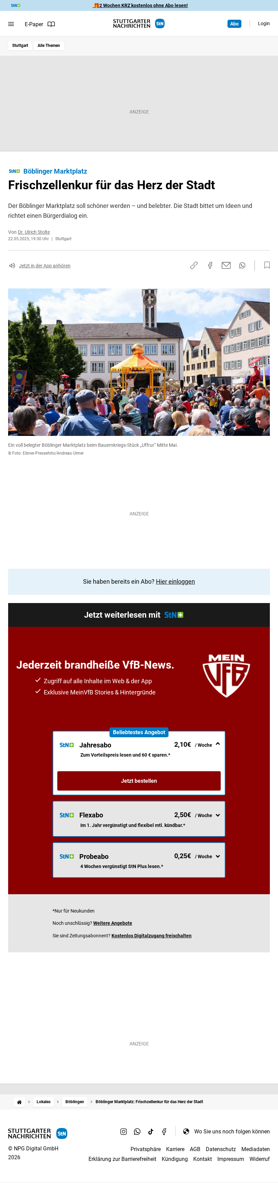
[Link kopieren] (194, 265)
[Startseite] (19, 1102)
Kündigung (175, 1159)
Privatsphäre (146, 1149)
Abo (234, 24)
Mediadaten (255, 1149)
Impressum (230, 1159)
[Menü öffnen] (11, 24)
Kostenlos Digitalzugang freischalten (152, 935)
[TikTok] (150, 1131)
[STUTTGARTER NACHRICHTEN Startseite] (139, 24)
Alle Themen (49, 45)
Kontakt (202, 1159)
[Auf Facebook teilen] (210, 265)
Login (264, 23)
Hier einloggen (175, 581)
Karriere (175, 1149)
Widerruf (260, 1159)
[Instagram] (123, 1131)
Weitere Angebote (112, 923)
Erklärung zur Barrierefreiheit (122, 1159)
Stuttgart (20, 45)
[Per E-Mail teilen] (226, 265)
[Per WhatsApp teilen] (242, 265)
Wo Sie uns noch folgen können (232, 1131)
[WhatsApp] (137, 1131)
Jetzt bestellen (139, 781)
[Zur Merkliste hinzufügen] (265, 265)
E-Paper (34, 24)
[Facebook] (164, 1131)
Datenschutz (221, 1149)
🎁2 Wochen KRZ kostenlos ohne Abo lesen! (140, 5)
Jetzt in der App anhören (45, 265)
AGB (195, 1149)
